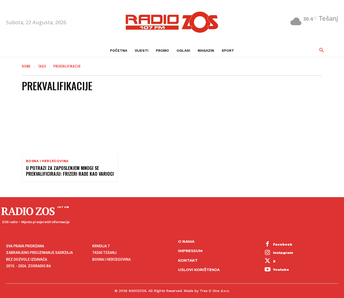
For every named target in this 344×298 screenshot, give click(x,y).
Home (26, 66)
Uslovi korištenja (199, 269)
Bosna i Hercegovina (47, 161)
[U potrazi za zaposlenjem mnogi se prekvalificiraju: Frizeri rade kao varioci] (70, 126)
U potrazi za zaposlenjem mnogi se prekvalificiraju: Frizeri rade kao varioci (70, 171)
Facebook (282, 244)
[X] (267, 261)
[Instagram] (267, 252)
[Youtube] (267, 269)
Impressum (190, 250)
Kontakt (188, 260)
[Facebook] (267, 244)
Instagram (283, 253)
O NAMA (186, 241)
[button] (322, 50)
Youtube (281, 269)
